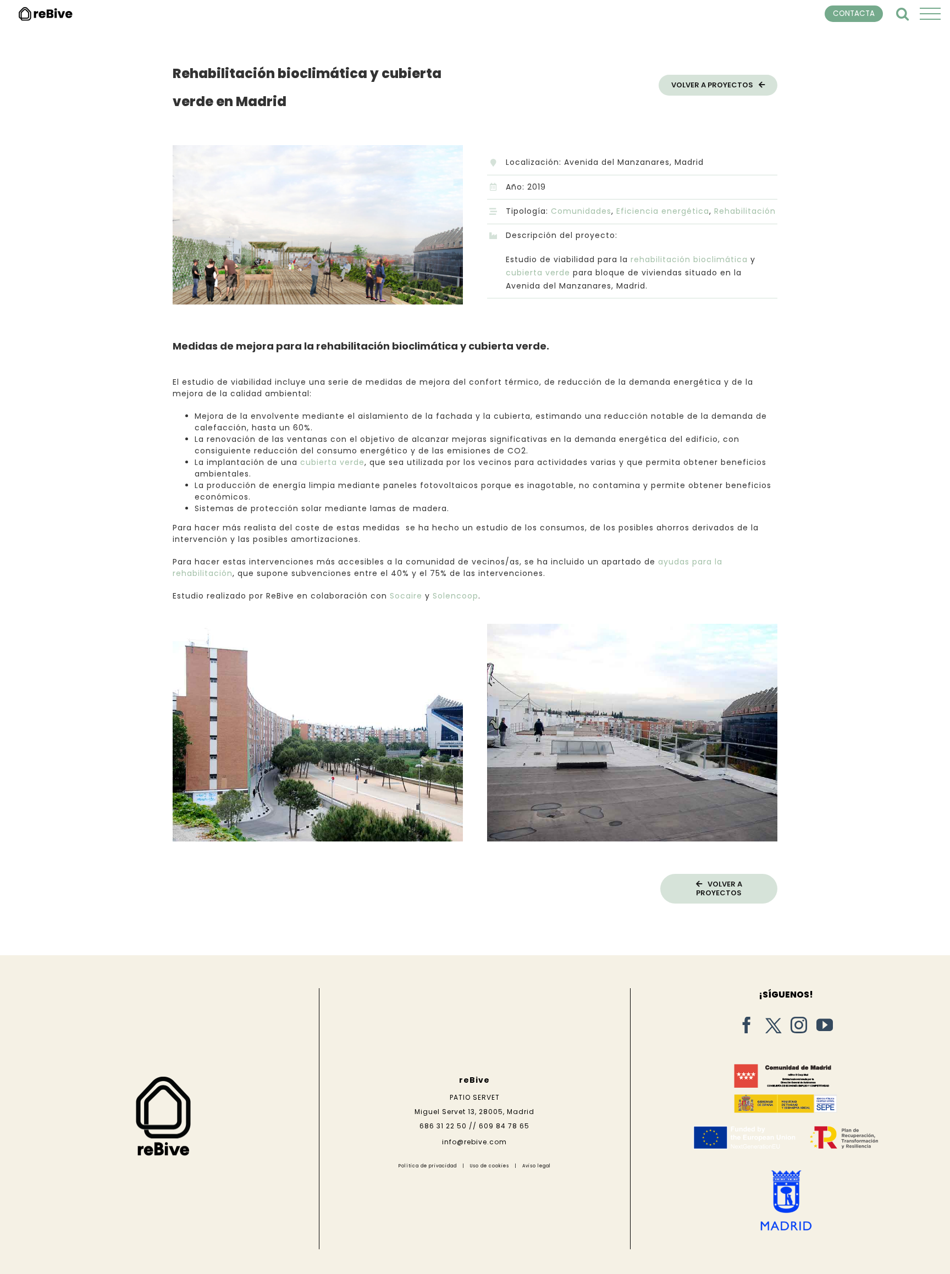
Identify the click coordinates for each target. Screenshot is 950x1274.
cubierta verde (538, 272)
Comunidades (581, 211)
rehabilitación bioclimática (689, 259)
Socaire (406, 595)
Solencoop (455, 595)
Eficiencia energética (662, 211)
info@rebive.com (474, 1141)
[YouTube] (824, 1025)
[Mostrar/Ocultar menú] (930, 14)
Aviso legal (536, 1166)
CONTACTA (854, 13)
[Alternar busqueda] (902, 13)
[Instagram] (799, 1025)
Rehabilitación (745, 211)
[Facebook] (746, 1025)
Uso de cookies (489, 1166)
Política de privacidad (428, 1166)
